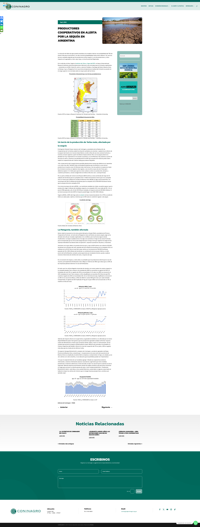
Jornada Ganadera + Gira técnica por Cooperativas (129, 432)
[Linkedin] (1, 24)
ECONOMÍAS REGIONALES (161, 6)
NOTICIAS (151, 6)
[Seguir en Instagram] (171, 509)
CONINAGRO (61, 525)
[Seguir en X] (163, 509)
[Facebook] (1, 18)
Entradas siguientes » (135, 444)
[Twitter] (1, 21)
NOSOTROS (144, 6)
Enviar (139, 491)
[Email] (1, 30)
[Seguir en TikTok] (174, 509)
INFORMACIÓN (189, 6)
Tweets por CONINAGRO (125, 104)
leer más (62, 436)
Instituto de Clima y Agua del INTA (85, 63)
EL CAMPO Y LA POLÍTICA (177, 6)
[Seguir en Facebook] (159, 509)
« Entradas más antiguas (66, 444)
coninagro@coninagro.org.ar (129, 511)
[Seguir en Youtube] (167, 509)
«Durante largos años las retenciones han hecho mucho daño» (99, 433)
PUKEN (91, 525)
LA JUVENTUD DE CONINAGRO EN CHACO (69, 432)
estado (82, 195)
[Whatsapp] (1, 27)
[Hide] (0, 33)
